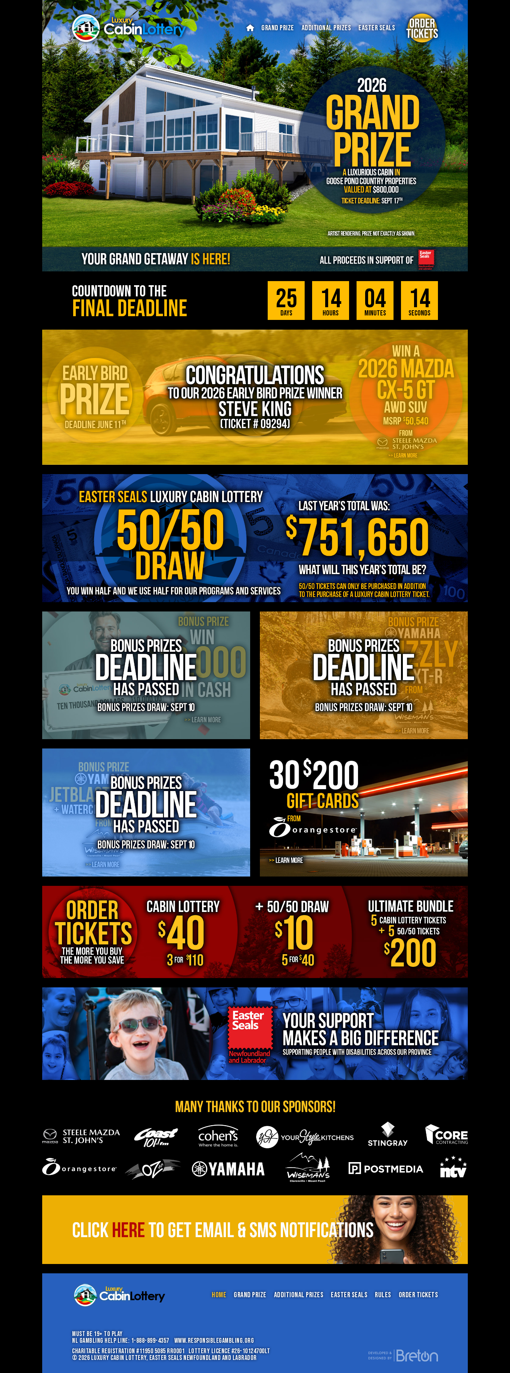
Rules (383, 1295)
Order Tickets (418, 1295)
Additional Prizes (326, 28)
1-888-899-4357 (150, 1341)
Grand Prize (277, 28)
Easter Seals (376, 28)
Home (219, 1295)
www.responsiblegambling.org (214, 1341)
